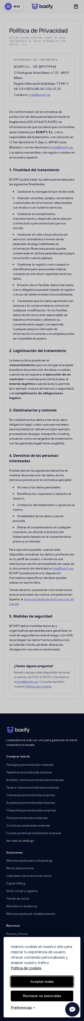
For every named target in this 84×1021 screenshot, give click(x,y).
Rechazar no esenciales (42, 996)
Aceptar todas (42, 981)
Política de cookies (26, 968)
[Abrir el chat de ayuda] (72, 1009)
